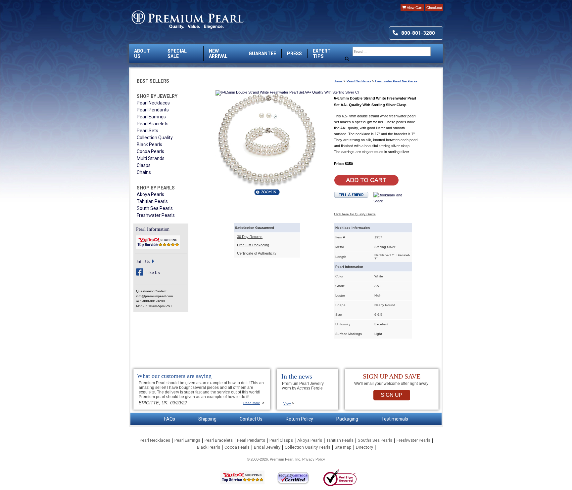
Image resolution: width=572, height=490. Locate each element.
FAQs (169, 419)
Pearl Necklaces (153, 102)
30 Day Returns (249, 237)
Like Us (153, 272)
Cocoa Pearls (150, 151)
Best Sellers (153, 81)
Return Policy (299, 419)
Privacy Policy (313, 459)
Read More (251, 403)
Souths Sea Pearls (375, 440)
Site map (343, 447)
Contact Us (251, 419)
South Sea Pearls (155, 208)
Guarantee (262, 53)
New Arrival (218, 53)
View (287, 403)
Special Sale (177, 53)
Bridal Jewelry (267, 447)
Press (294, 53)
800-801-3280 (418, 33)
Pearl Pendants (153, 109)
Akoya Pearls (150, 194)
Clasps (144, 165)
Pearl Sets (147, 130)
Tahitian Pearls (152, 201)
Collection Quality (155, 137)
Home (338, 81)
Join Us (143, 261)
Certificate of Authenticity (256, 253)
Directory (364, 447)
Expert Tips (322, 53)
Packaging (347, 419)
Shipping (207, 419)
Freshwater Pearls (156, 215)
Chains (144, 172)
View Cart (414, 8)
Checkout (434, 8)
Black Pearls (149, 144)
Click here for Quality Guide (355, 214)
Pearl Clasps (281, 440)
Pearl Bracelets (152, 123)
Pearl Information (152, 229)
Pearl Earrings (151, 116)
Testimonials (394, 419)
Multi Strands (151, 158)
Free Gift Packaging (253, 245)
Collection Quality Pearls (307, 447)
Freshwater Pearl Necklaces (396, 81)
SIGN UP (392, 395)
